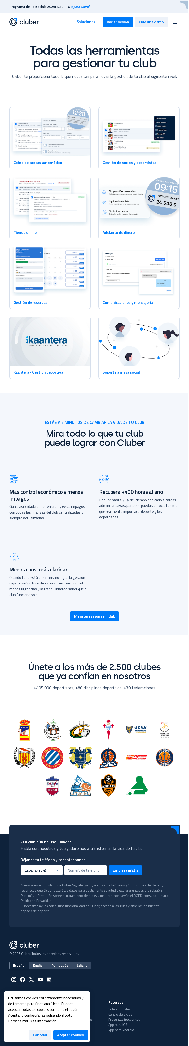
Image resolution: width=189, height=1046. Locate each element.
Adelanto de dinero (119, 232)
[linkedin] (49, 979)
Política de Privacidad (36, 900)
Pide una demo (151, 22)
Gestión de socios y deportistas (130, 162)
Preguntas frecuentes (124, 1019)
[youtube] (40, 979)
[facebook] (22, 979)
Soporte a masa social (121, 372)
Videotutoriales (119, 1009)
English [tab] (38, 965)
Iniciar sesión (118, 22)
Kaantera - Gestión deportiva (38, 372)
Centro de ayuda (120, 1014)
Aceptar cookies (70, 1035)
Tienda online (25, 232)
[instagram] (13, 979)
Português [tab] (60, 965)
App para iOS (117, 1024)
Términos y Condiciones (128, 885)
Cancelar (40, 1035)
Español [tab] (19, 965)
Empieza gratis (125, 870)
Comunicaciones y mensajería (128, 302)
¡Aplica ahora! (80, 6)
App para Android (121, 1029)
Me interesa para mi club (94, 616)
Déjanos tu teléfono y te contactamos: (54, 859)
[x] (31, 979)
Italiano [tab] (82, 965)
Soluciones (86, 22)
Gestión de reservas (30, 302)
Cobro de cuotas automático (38, 162)
